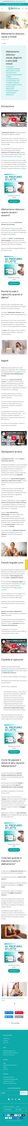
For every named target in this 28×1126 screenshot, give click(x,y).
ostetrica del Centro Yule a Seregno (12, 156)
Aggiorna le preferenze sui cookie (17, 1120)
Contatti (5, 1069)
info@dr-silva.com (8, 1081)
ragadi (18, 372)
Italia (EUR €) (8, 1109)
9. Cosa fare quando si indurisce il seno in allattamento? (12, 92)
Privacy (5, 1083)
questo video (15, 228)
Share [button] (4, 43)
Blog (4, 1063)
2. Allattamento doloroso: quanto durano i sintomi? (13, 69)
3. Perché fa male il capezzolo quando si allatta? (14, 73)
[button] (2, 8)
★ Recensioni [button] (26, 564)
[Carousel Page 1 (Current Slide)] (13, 1003)
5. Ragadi (8, 76)
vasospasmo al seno (14, 532)
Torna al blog (15, 1023)
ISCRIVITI (24, 1093)
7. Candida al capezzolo (12, 82)
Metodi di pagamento (9, 1051)
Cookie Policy (12, 1083)
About (5, 1067)
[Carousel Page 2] (14, 1003)
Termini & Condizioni (9, 1055)
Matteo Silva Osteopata (9, 1065)
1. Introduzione (10, 66)
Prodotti (5, 1040)
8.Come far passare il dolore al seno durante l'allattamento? (14, 86)
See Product (14, 201)
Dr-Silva (10, 1120)
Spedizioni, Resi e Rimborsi (10, 1053)
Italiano (19, 1109)
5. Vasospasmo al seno (12, 78)
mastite (23, 583)
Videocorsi (6, 1038)
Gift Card (5, 1042)
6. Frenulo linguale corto (12, 80)
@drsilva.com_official (20, 168)
